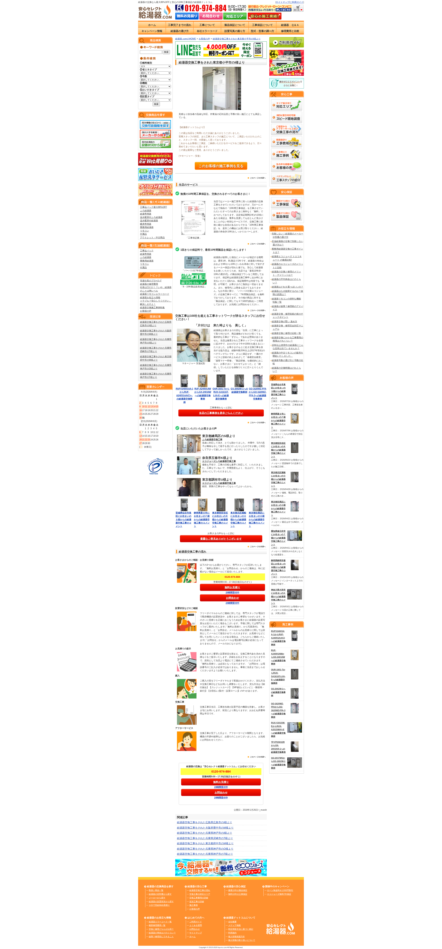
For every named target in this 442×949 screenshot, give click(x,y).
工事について (207, 24)
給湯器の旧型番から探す (160, 894)
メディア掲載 (234, 925)
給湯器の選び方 (180, 30)
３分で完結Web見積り (159, 905)
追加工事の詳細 (196, 901)
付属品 (143, 234)
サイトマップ (282, 2)
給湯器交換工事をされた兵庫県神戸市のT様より (205, 853)
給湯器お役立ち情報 (150, 297)
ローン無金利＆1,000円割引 (280, 890)
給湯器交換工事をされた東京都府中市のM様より (205, 843)
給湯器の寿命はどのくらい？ (162, 933)
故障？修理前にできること (161, 936)
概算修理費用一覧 (157, 925)
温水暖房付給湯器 (149, 220)
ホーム (152, 24)
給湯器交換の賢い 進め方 (284, 321)
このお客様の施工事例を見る (221, 166)
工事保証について (262, 24)
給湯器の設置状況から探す (161, 901)
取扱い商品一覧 (156, 890)
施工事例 (193, 905)
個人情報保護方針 (236, 936)
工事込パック (146, 250)
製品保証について (234, 24)
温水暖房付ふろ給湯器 (151, 217)
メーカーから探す (157, 898)
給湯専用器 (145, 214)
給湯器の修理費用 (149, 284)
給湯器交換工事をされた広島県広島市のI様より (204, 822)
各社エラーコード (207, 30)
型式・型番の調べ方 (262, 30)
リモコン (144, 230)
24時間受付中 (232, 592)
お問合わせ (194, 929)
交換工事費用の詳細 (198, 898)
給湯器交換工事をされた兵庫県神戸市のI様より (204, 832)
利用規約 (232, 933)
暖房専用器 (145, 224)
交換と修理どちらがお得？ (161, 929)
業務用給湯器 (146, 227)
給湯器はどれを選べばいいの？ (287, 287)
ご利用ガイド (296, 2)
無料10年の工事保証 (237, 894)
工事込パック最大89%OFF (153, 207)
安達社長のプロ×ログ (151, 280)
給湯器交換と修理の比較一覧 (286, 333)
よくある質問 (195, 925)
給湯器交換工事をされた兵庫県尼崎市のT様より (205, 838)
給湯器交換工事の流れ (199, 890)
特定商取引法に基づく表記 (240, 929)
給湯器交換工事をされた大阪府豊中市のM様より (205, 827)
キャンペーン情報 (152, 30)
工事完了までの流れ (179, 24)
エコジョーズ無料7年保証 (279, 894)
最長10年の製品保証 (237, 890)
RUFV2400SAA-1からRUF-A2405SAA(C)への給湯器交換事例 (184, 395)
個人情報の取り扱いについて (241, 940)
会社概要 (232, 922)
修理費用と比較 (290, 30)
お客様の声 (145, 311)
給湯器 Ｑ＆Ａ (290, 24)
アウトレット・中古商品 (152, 237)
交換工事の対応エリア (199, 894)
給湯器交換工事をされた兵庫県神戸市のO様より (205, 848)
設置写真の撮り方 (234, 30)
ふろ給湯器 (145, 210)
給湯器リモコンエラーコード (154, 294)
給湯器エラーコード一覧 (160, 922)
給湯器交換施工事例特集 (152, 307)
